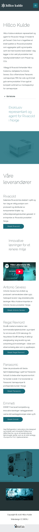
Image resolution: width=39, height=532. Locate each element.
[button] (19, 96)
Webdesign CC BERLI (19, 519)
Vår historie (10, 96)
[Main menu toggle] (35, 5)
